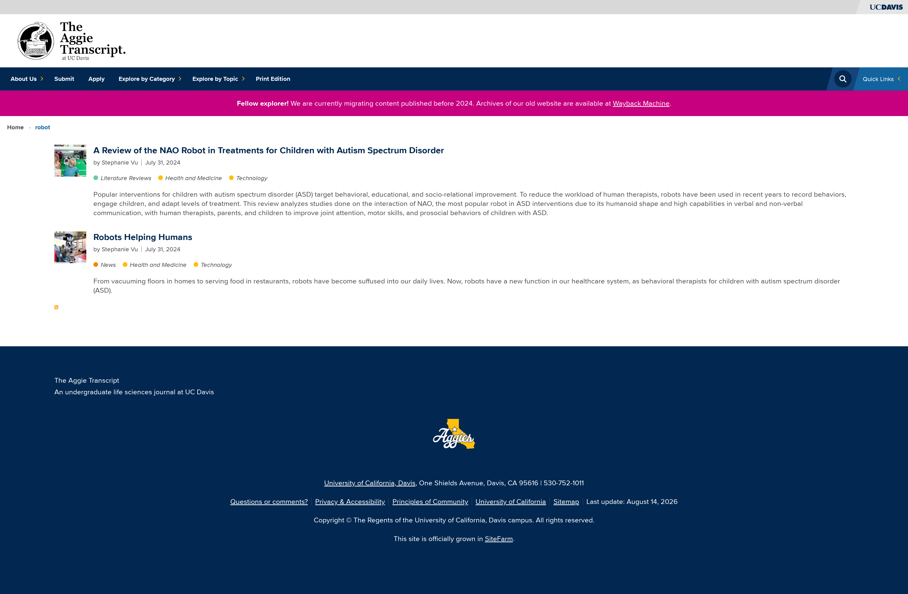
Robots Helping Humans (142, 236)
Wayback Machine (641, 103)
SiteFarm (499, 538)
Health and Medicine (193, 177)
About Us (24, 78)
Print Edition (273, 78)
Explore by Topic (215, 78)
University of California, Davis (369, 483)
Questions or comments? (269, 501)
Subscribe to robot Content (56, 307)
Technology (251, 177)
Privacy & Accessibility (350, 501)
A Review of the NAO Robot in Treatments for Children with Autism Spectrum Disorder (268, 150)
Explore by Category (147, 78)
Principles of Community (430, 501)
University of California (511, 501)
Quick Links (878, 78)
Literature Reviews (126, 177)
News (108, 264)
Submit (64, 78)
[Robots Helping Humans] (70, 247)
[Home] (71, 40)
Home (15, 127)
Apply (96, 78)
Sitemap (566, 501)
